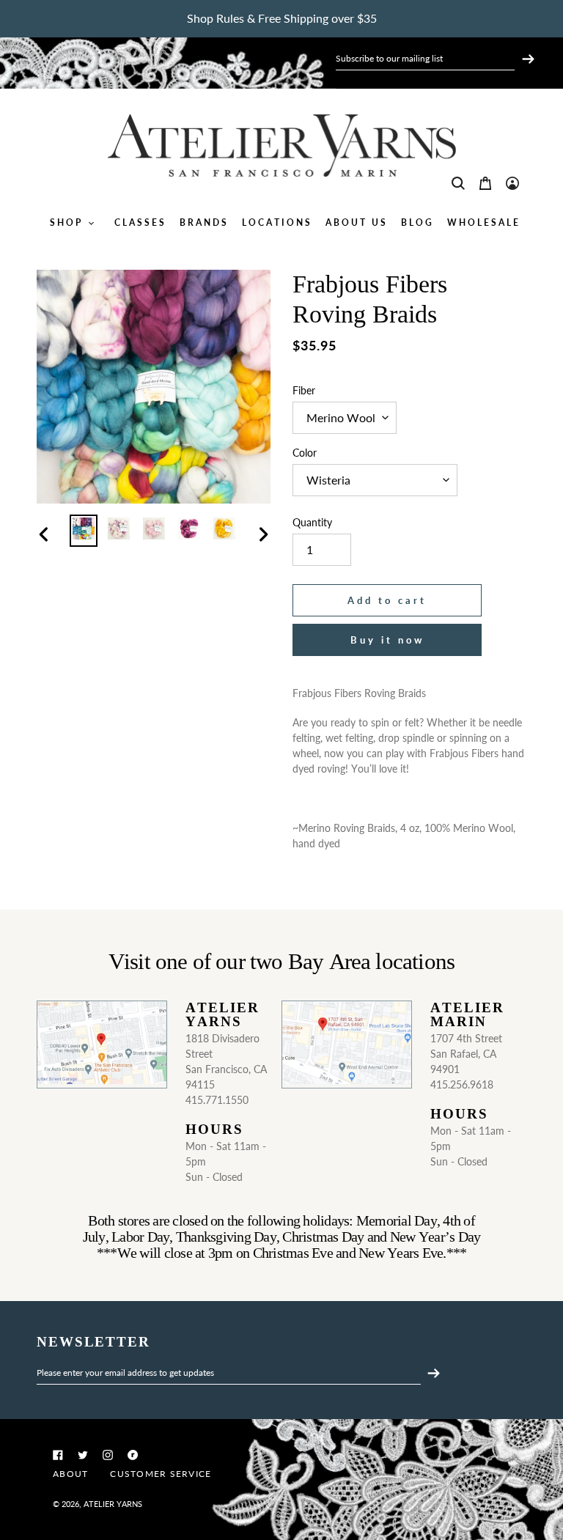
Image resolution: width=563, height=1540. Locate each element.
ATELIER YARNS (113, 1503)
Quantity (312, 522)
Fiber (303, 390)
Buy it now (387, 640)
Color (304, 452)
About (70, 1473)
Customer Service (160, 1473)
